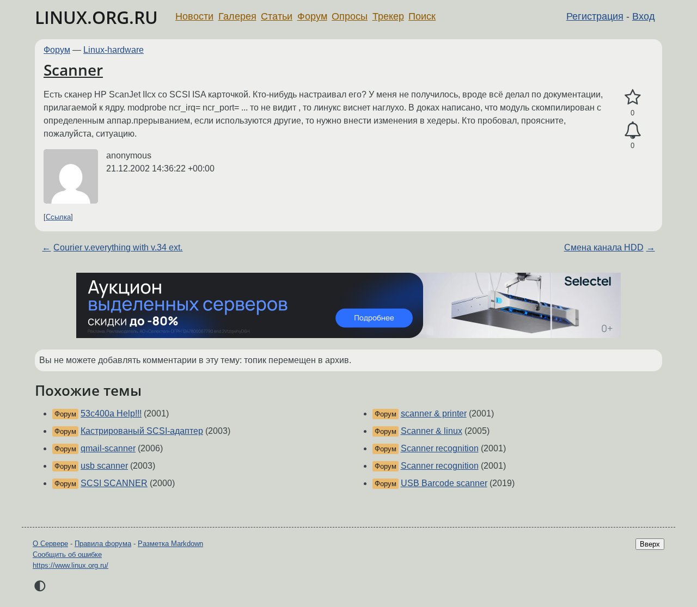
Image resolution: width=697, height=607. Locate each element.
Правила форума (103, 543)
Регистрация (594, 16)
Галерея (237, 16)
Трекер (388, 16)
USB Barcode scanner (444, 483)
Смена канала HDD (604, 247)
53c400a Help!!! (111, 413)
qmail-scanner (108, 448)
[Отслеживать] (632, 130)
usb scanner (104, 465)
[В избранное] (632, 97)
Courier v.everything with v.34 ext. (117, 247)
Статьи (276, 16)
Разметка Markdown (170, 543)
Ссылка (58, 217)
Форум (312, 16)
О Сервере (50, 543)
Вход (643, 16)
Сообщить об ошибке (67, 554)
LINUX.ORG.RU (96, 17)
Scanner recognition (440, 448)
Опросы (350, 16)
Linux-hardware (113, 49)
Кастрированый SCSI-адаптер (142, 431)
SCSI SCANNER (114, 483)
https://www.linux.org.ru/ (70, 565)
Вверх (650, 544)
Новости (194, 16)
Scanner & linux (431, 431)
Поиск (422, 16)
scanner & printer (434, 413)
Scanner (73, 69)
